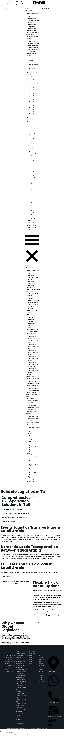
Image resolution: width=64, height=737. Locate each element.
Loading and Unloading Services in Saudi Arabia (32, 144)
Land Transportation (33, 13)
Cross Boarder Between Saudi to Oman (33, 96)
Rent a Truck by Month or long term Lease (31, 138)
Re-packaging (33, 189)
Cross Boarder (31, 77)
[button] (32, 247)
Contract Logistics (32, 30)
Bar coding (32, 193)
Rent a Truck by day (33, 129)
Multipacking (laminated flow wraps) (32, 181)
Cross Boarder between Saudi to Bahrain (33, 102)
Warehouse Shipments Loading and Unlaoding (33, 151)
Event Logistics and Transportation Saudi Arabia (33, 49)
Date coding (33, 191)
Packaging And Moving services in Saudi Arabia (33, 162)
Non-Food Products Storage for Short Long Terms (34, 44)
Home (27, 8)
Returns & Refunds (34, 216)
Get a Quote (45, 8)
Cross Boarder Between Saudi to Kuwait (33, 90)
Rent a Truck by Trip (33, 122)
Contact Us (28, 229)
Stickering (32, 195)
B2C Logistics (31, 197)
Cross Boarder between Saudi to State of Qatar (33, 108)
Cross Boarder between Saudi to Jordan (33, 114)
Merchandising (29, 222)
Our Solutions (29, 10)
